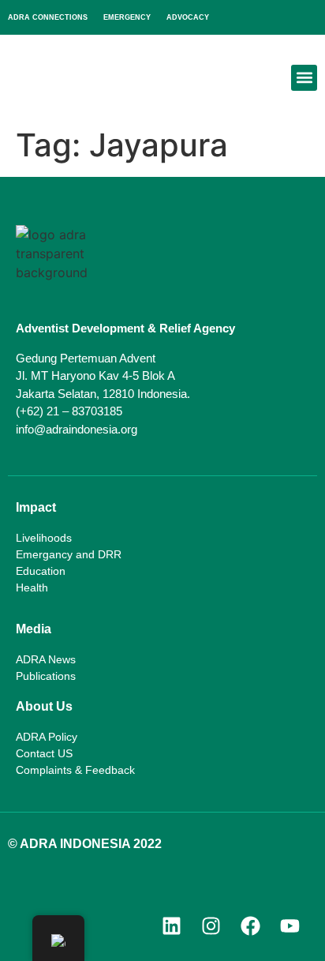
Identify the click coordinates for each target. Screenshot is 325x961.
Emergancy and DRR (68, 554)
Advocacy (187, 17)
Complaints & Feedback (75, 770)
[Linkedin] (171, 925)
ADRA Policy (46, 736)
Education (40, 571)
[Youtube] (289, 925)
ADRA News (46, 659)
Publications (46, 676)
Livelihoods (44, 537)
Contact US (44, 753)
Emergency (127, 17)
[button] (304, 78)
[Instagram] (210, 925)
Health (32, 587)
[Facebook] (250, 925)
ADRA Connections (48, 17)
